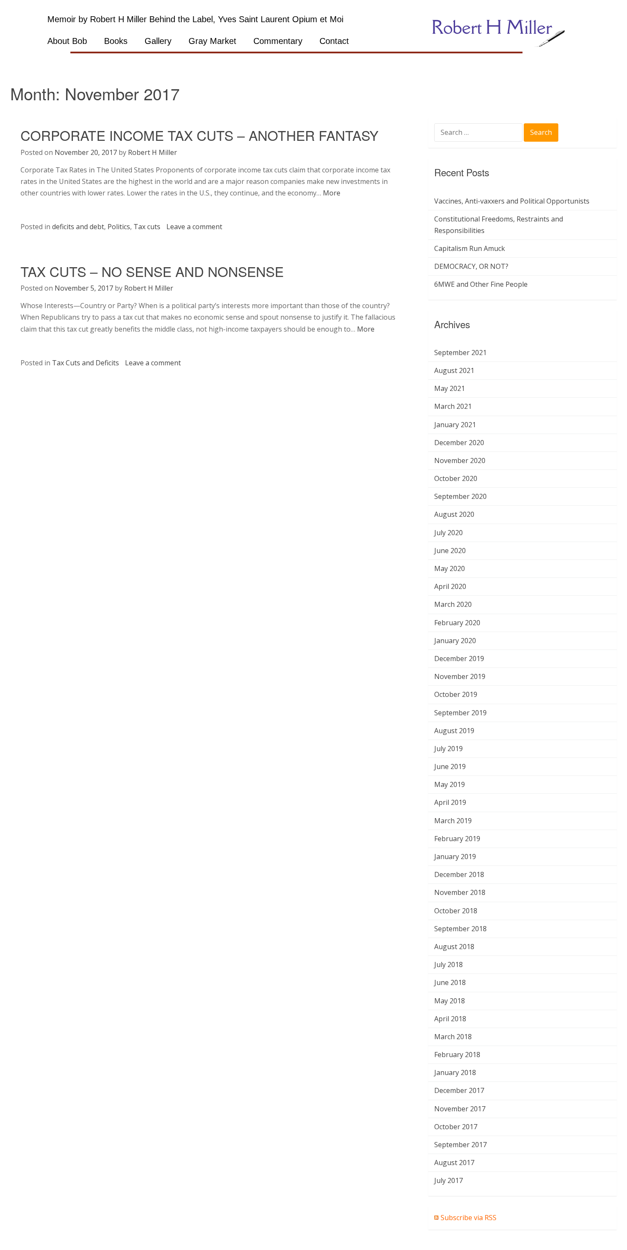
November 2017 (459, 1108)
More (331, 193)
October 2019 (455, 694)
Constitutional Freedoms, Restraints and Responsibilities (498, 224)
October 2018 (455, 910)
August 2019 (454, 730)
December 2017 (459, 1090)
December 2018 (459, 874)
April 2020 (450, 586)
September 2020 (460, 496)
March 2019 (453, 820)
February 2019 (457, 838)
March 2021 (453, 406)
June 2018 (450, 982)
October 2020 (455, 478)
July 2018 (448, 964)
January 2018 (455, 1072)
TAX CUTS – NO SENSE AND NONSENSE (152, 271)
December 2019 (459, 658)
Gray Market (212, 41)
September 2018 (460, 928)
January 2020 (455, 640)
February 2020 (457, 622)
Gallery (158, 41)
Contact (334, 41)
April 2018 (450, 1018)
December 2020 (459, 442)
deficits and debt (78, 226)
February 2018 (457, 1054)
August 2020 (454, 514)
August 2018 (454, 946)
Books (116, 41)
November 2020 (459, 460)
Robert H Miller (152, 152)
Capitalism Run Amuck (469, 248)
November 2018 (459, 892)
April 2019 (450, 802)
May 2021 (449, 388)
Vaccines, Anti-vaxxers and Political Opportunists (511, 201)
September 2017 (460, 1144)
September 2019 (460, 712)
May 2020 (449, 568)
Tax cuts (147, 226)
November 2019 (459, 676)
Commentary (277, 41)
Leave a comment (194, 226)
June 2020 (450, 550)
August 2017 (454, 1162)
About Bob (67, 41)
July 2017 (448, 1180)
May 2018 (449, 1000)
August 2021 (454, 370)
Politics (118, 226)
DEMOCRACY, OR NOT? (471, 266)
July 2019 (448, 748)
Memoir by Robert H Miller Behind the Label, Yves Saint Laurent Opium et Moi (195, 19)
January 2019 (455, 856)
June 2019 (450, 766)
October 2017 (455, 1126)
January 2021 (455, 424)
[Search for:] (479, 133)
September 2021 (460, 352)
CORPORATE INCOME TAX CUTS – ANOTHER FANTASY (199, 135)
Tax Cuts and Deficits (85, 362)
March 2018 (453, 1036)
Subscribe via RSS (468, 1217)
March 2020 (453, 604)
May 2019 (449, 784)
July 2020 (448, 532)
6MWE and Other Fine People (481, 284)
